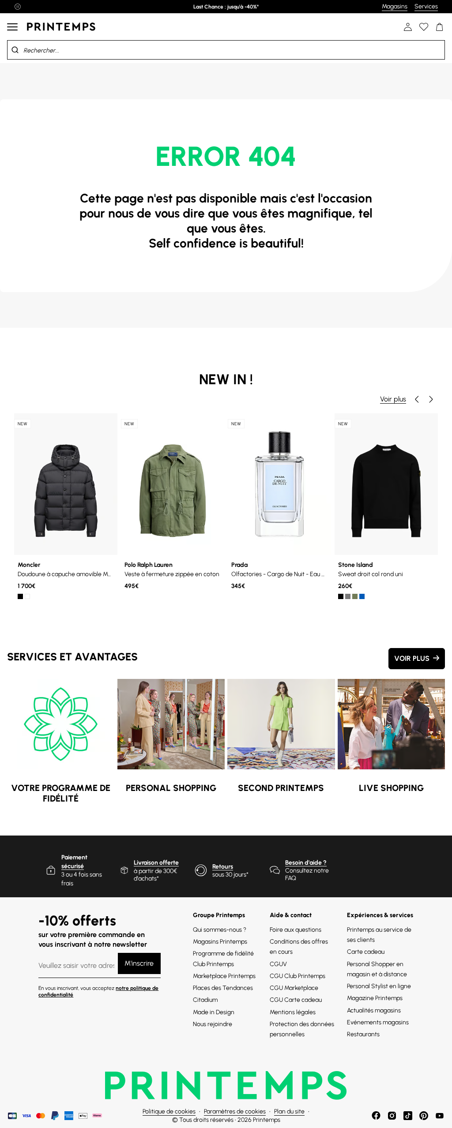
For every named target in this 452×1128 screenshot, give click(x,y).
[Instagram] (392, 1115)
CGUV (278, 964)
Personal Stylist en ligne (379, 986)
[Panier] (439, 27)
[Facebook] (376, 1115)
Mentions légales (293, 1012)
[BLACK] (20, 596)
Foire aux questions (295, 929)
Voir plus (393, 399)
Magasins (394, 6)
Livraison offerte (156, 862)
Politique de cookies (169, 1111)
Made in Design (213, 1012)
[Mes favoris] (423, 27)
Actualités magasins (374, 1010)
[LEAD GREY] (347, 596)
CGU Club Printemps (297, 976)
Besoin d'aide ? (306, 862)
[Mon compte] (408, 27)
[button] (417, 399)
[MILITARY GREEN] (355, 596)
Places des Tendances (223, 988)
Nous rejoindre (212, 1024)
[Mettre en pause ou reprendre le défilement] (17, 6)
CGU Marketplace (294, 988)
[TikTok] (408, 1115)
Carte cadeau (365, 952)
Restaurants (363, 1034)
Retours (222, 866)
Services (426, 6)
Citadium (205, 1000)
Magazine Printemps (375, 998)
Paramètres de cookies (235, 1111)
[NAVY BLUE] (362, 596)
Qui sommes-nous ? (219, 929)
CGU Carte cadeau (296, 1000)
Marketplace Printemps (224, 976)
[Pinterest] (423, 1115)
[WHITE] (27, 596)
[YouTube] (439, 1115)
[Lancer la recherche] (15, 50)
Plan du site (289, 1111)
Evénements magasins (378, 1022)
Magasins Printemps (220, 941)
